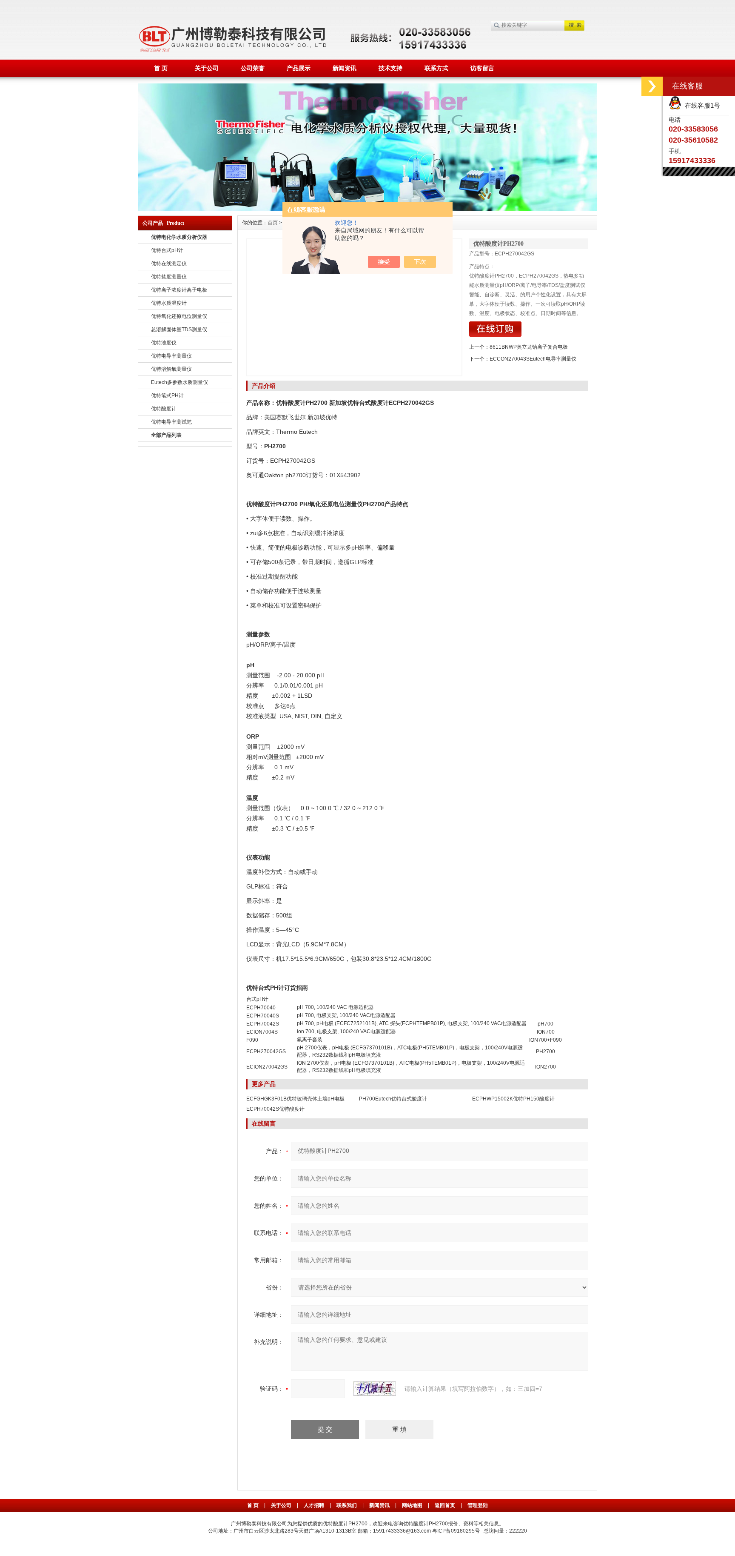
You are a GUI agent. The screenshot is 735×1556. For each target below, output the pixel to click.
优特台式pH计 (167, 250)
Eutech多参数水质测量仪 (179, 382)
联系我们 (346, 1505)
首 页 (161, 68)
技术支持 (390, 68)
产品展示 (299, 68)
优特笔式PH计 (167, 395)
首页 (273, 223)
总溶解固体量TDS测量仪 (179, 329)
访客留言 (482, 68)
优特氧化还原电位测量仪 (179, 316)
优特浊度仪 (164, 343)
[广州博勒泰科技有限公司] (367, 86)
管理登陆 (477, 1505)
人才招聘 (314, 1505)
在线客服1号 (700, 105)
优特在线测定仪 (169, 263)
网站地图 (412, 1505)
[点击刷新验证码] (374, 1388)
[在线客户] (652, 86)
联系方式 (436, 68)
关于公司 (207, 68)
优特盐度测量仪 (169, 277)
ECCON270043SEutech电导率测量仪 (533, 359)
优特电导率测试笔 (171, 422)
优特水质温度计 (169, 303)
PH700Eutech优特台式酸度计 (393, 1099)
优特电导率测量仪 (171, 356)
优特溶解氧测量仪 (171, 369)
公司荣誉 (253, 68)
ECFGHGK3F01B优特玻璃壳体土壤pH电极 (295, 1099)
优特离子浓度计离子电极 (179, 290)
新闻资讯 (344, 68)
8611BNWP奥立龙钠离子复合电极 (529, 347)
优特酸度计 (164, 409)
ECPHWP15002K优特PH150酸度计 (513, 1099)
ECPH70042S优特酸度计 (275, 1109)
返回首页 (445, 1505)
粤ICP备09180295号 (456, 1531)
